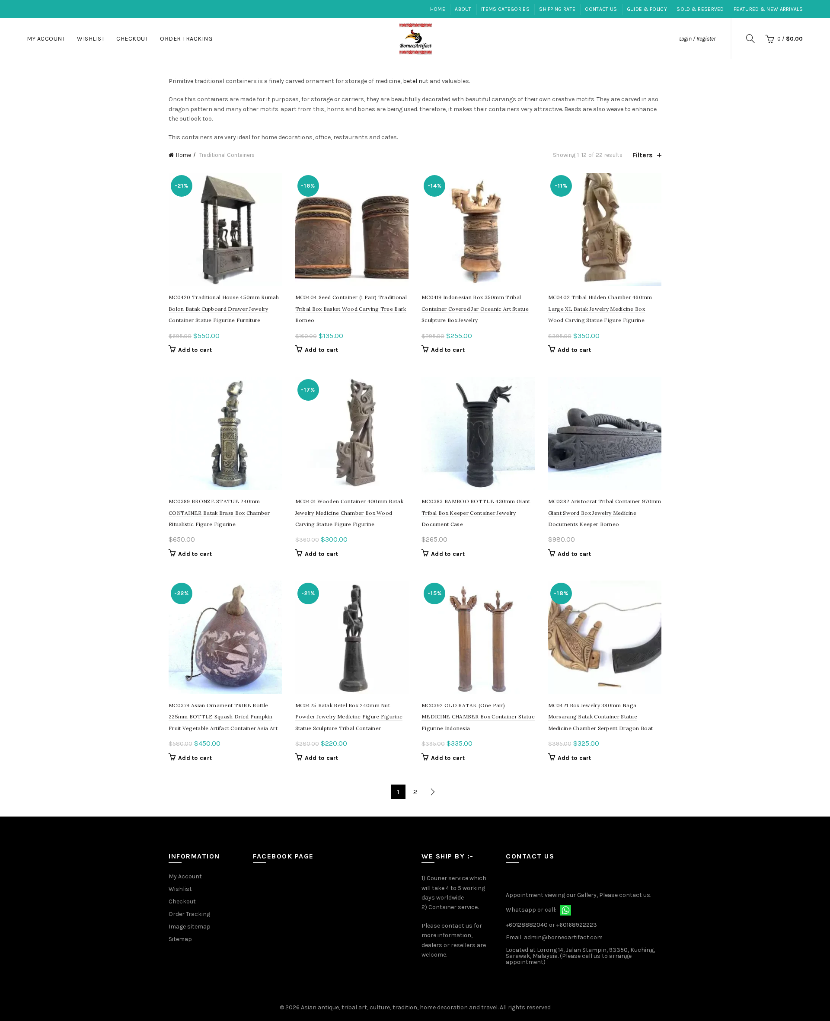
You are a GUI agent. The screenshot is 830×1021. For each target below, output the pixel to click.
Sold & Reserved (700, 9)
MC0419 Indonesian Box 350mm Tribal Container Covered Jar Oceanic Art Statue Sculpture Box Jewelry (475, 308)
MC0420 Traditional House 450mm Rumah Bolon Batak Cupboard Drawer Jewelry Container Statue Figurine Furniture (224, 308)
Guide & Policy (647, 9)
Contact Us (601, 9)
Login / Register (697, 38)
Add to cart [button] (195, 350)
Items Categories (505, 9)
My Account (46, 38)
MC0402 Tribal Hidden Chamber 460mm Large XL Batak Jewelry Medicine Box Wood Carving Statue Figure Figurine (600, 308)
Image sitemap (190, 926)
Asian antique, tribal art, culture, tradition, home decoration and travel (399, 1007)
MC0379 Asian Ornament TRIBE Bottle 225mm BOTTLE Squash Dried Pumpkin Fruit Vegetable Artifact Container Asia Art (223, 716)
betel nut (415, 81)
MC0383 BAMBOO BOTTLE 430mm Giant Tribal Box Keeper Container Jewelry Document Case (475, 512)
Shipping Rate (557, 9)
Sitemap (180, 939)
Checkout (132, 38)
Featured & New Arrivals (768, 9)
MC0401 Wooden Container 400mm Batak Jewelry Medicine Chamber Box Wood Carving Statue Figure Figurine (349, 512)
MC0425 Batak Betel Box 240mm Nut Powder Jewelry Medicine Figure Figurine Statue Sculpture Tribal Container (349, 716)
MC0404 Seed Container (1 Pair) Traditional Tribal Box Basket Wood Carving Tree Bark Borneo (351, 308)
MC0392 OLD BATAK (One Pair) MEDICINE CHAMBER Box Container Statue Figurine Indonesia (478, 716)
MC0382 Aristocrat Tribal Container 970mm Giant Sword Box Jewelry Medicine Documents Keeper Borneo (604, 512)
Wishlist (91, 38)
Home (437, 9)
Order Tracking (186, 38)
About (463, 9)
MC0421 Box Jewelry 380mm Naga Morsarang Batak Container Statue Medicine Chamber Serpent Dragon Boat (600, 716)
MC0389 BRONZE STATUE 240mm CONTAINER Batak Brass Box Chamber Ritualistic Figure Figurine (219, 512)
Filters (642, 155)
